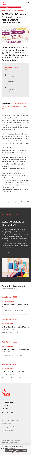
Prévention (21, 11)
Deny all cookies (21, 450)
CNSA (8, 106)
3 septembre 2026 (9, 319)
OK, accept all (10, 450)
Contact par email (11, 91)
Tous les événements (8, 289)
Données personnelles (8, 427)
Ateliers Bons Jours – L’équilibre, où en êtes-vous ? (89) (15, 373)
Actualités (6, 406)
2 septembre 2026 (9, 297)
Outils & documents (9, 412)
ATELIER (3, 11)
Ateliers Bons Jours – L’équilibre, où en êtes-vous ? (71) (15, 328)
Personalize (15, 453)
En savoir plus (6, 252)
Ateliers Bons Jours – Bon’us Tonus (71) (15, 306)
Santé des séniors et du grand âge (13, 223)
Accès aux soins (11, 11)
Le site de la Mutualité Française (12, 420)
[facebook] (3, 202)
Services (5, 409)
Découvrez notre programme (10, 214)
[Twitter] (15, 202)
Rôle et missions (8, 402)
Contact (4, 417)
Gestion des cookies (8, 430)
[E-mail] (21, 202)
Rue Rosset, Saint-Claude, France (15, 75)
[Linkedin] (9, 202)
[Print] (28, 202)
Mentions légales (7, 424)
